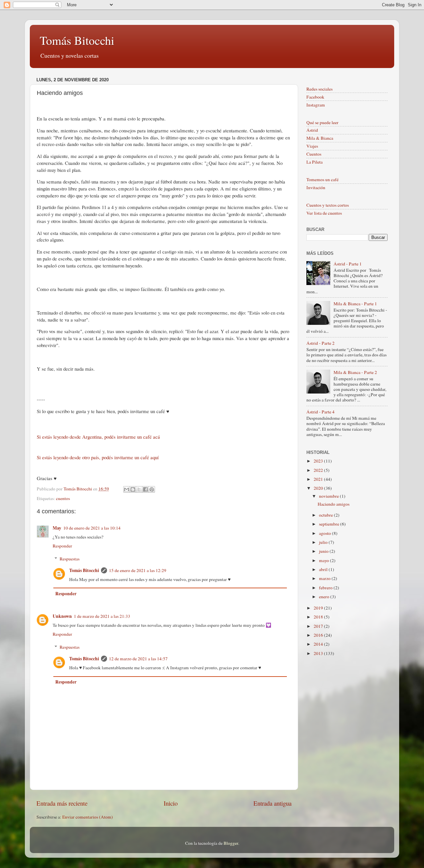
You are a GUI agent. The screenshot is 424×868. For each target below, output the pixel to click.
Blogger (231, 843)
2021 (319, 479)
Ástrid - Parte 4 (320, 412)
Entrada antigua (272, 803)
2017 (319, 626)
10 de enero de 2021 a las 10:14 (92, 528)
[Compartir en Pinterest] (151, 489)
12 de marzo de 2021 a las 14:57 (138, 659)
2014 (319, 644)
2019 (319, 608)
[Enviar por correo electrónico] (126, 489)
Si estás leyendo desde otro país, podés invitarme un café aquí (98, 457)
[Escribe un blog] (133, 489)
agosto (325, 533)
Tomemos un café (322, 179)
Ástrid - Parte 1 (348, 264)
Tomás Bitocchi (77, 40)
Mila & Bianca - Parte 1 (355, 304)
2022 (319, 470)
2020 (319, 488)
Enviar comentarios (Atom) (87, 817)
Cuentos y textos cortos (327, 205)
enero (324, 597)
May (57, 528)
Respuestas (70, 559)
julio (324, 542)
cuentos (63, 498)
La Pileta (314, 162)
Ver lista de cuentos (324, 213)
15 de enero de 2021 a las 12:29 (137, 570)
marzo (325, 578)
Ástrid (312, 130)
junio (324, 551)
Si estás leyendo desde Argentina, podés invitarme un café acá (98, 436)
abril (324, 569)
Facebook (315, 97)
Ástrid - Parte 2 (320, 343)
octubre (326, 515)
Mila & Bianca (319, 138)
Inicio (171, 803)
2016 (319, 635)
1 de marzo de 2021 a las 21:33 (102, 616)
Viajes (312, 146)
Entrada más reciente (61, 803)
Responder (62, 546)
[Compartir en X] (139, 489)
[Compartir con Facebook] (145, 489)
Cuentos (313, 154)
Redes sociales (319, 89)
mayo (324, 560)
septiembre (329, 524)
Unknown (62, 616)
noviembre (329, 496)
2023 (319, 461)
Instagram (315, 105)
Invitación (315, 187)
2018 (319, 617)
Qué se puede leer (322, 122)
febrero (326, 588)
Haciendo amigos (333, 504)
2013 (319, 653)
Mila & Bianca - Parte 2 (355, 372)
